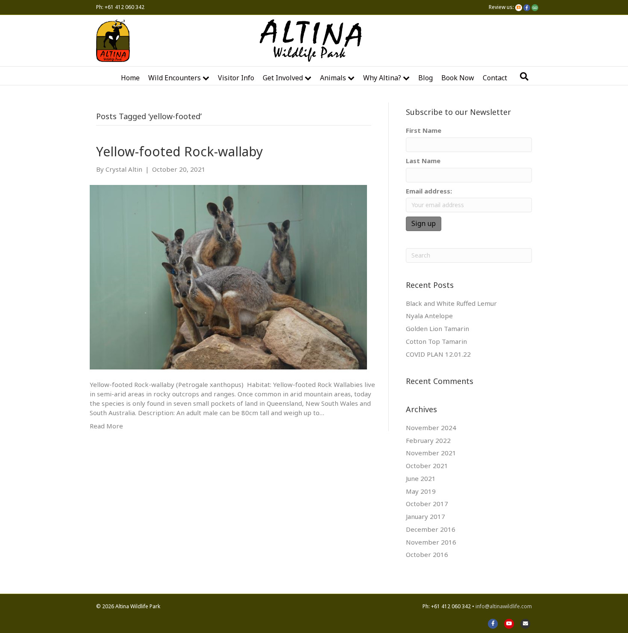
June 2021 (421, 478)
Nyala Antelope (429, 315)
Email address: (429, 191)
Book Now (457, 77)
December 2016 (430, 529)
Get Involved (283, 77)
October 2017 (427, 503)
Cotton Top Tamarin (436, 341)
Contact (495, 77)
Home (130, 77)
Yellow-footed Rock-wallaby (179, 151)
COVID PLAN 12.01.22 (438, 354)
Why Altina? (382, 77)
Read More (106, 426)
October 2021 (427, 465)
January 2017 (425, 516)
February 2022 (428, 440)
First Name (423, 130)
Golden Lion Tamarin (437, 328)
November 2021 (431, 452)
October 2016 (427, 554)
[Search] (524, 76)
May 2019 (421, 491)
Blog (425, 77)
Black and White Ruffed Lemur (451, 303)
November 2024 (431, 427)
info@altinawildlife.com (503, 606)
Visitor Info (236, 77)
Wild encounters (174, 77)
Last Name (423, 160)
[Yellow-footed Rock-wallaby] (228, 276)
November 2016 (431, 542)
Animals (333, 77)
